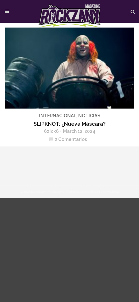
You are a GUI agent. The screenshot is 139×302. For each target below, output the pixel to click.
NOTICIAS (89, 115)
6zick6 (51, 131)
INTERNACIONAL (57, 115)
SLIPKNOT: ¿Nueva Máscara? (70, 124)
